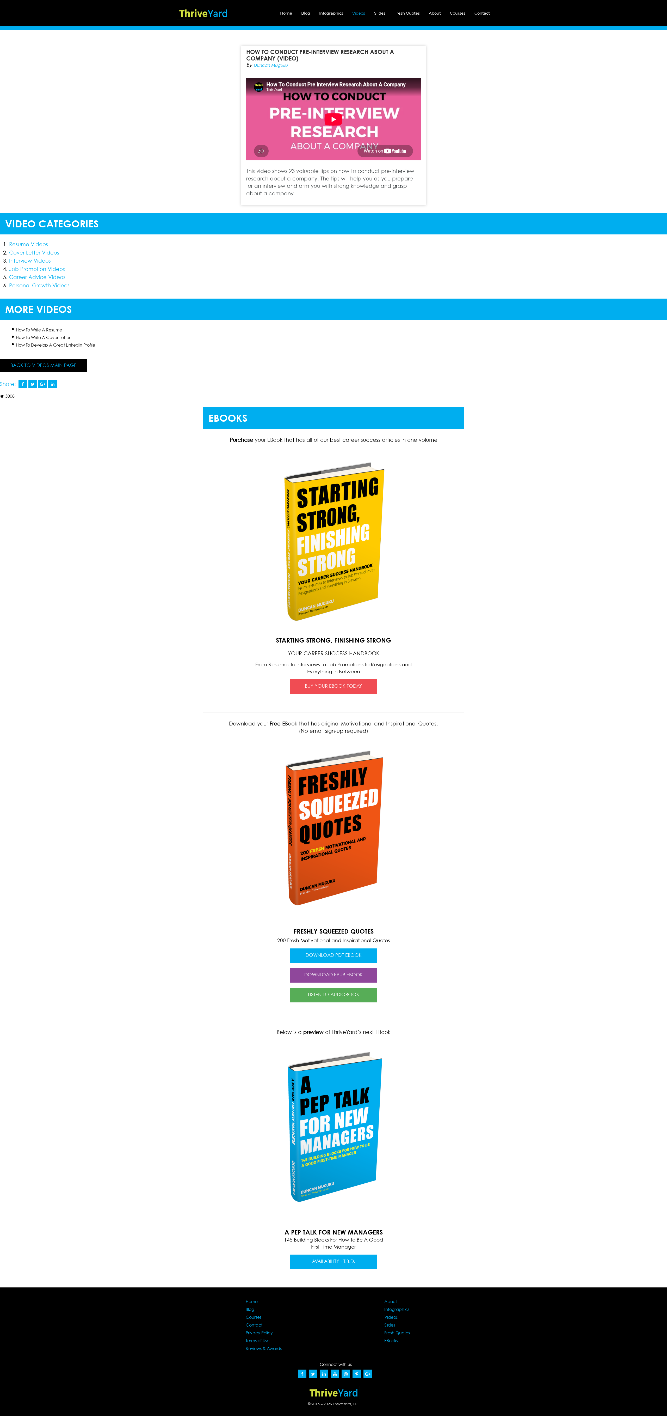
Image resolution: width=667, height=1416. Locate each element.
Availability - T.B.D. (333, 1261)
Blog (305, 13)
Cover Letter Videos (34, 253)
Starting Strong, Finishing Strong (333, 646)
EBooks (391, 1341)
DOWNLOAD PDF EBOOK (334, 955)
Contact (482, 13)
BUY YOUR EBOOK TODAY (333, 686)
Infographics (331, 13)
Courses (457, 13)
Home (286, 13)
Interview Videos (30, 261)
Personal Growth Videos (39, 285)
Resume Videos (28, 244)
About (435, 13)
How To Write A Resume (39, 330)
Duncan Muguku (271, 65)
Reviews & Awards (264, 1349)
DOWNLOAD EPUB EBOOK (333, 975)
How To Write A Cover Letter (43, 338)
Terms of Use (257, 1341)
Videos (358, 13)
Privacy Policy (259, 1333)
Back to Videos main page (43, 365)
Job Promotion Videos (37, 269)
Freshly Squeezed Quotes (334, 931)
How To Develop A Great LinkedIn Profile (55, 345)
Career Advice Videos (37, 277)
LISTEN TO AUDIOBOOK (333, 995)
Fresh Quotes (407, 13)
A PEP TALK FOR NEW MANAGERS (334, 1232)
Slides (379, 13)
